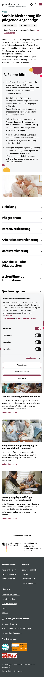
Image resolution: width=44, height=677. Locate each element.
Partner (5, 608)
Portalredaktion (8, 599)
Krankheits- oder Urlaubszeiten (14, 263)
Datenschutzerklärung (27, 318)
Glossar (25, 574)
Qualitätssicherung (9, 604)
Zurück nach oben (20, 536)
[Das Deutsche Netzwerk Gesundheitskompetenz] (19, 647)
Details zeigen (31, 358)
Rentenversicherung (16, 229)
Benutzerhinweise (9, 574)
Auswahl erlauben (22, 372)
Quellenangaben (13, 291)
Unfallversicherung (15, 251)
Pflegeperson (11, 218)
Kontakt (5, 613)
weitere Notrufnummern (12, 633)
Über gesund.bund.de (11, 595)
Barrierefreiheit (28, 579)
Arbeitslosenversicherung (20, 240)
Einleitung (9, 207)
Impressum (18, 671)
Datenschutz (7, 671)
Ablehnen (22, 378)
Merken (9, 26)
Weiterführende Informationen (13, 278)
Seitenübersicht (8, 579)
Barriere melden (29, 583)
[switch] (38, 335)
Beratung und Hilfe (29, 570)
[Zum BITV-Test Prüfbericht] (9, 655)
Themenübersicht (9, 570)
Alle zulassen (22, 365)
